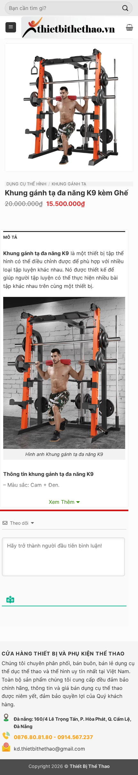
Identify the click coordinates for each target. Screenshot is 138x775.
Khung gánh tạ (69, 184)
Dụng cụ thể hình (26, 184)
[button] (10, 27)
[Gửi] (125, 8)
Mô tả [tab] (10, 237)
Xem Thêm (61, 502)
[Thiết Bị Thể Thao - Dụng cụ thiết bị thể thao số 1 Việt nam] (69, 27)
